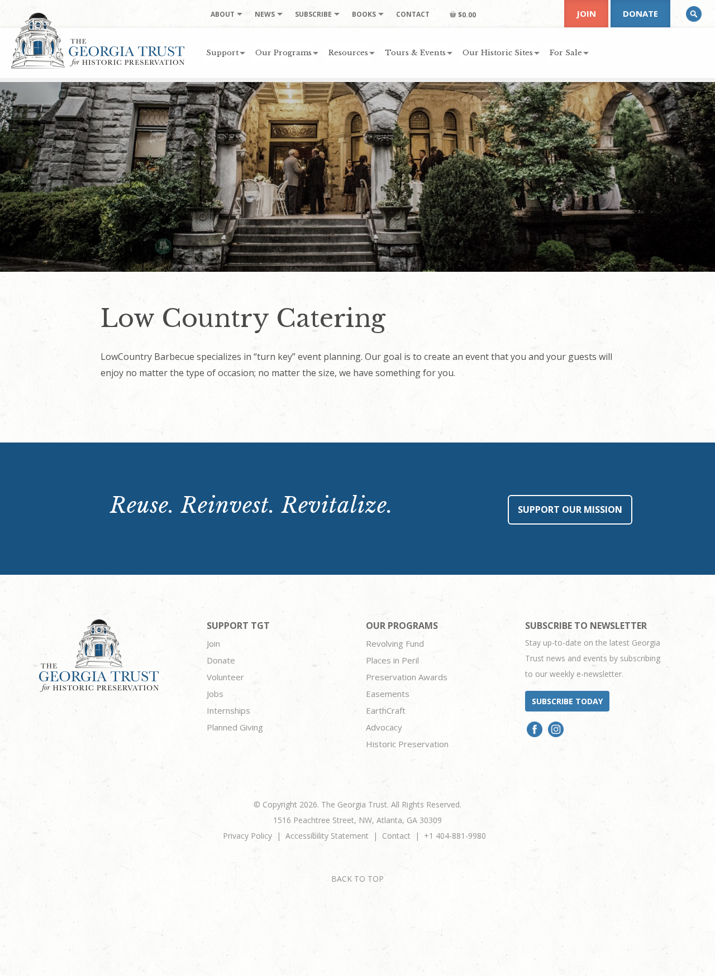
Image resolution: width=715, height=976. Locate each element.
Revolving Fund (395, 643)
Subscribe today (567, 701)
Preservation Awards (406, 676)
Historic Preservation (407, 743)
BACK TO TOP (357, 878)
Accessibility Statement (327, 835)
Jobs (215, 693)
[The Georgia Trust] (98, 41)
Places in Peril (392, 660)
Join (586, 13)
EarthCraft (386, 710)
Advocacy (384, 727)
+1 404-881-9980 (455, 835)
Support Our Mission (570, 509)
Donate (640, 13)
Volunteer (225, 676)
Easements (387, 693)
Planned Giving (235, 727)
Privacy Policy (247, 835)
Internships (228, 710)
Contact (396, 835)
